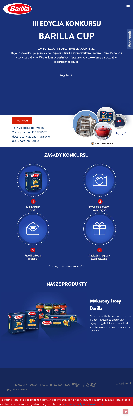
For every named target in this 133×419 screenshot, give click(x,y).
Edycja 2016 (75, 385)
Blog (67, 385)
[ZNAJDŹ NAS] (102, 383)
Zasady (34, 385)
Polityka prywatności (89, 385)
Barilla (58, 385)
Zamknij (70, 404)
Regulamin (66, 75)
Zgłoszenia (21, 385)
